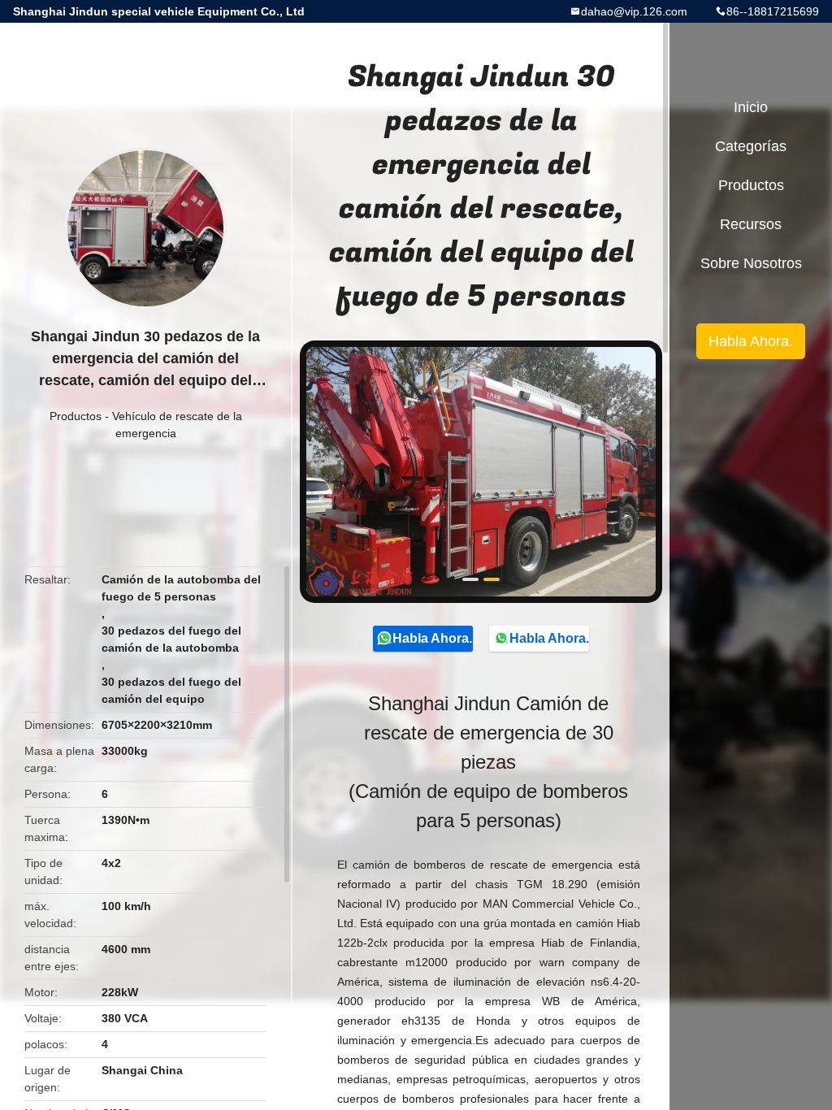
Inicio (751, 107)
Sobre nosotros (751, 263)
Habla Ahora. (432, 638)
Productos (76, 416)
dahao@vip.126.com (634, 11)
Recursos (751, 224)
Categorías (750, 146)
